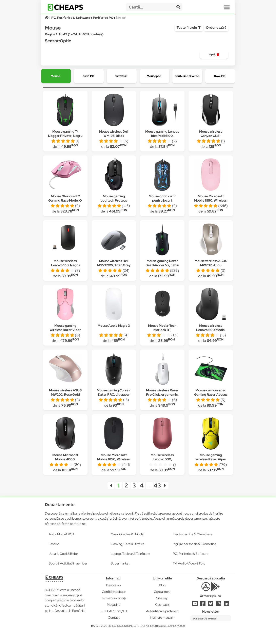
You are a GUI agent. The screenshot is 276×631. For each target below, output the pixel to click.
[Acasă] (47, 18)
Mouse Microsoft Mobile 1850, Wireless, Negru (114, 459)
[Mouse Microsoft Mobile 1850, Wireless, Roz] (211, 175)
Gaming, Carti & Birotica (127, 544)
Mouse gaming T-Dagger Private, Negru (65, 133)
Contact (114, 617)
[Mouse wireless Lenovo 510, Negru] (65, 240)
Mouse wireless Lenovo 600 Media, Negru (210, 329)
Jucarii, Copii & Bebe (63, 554)
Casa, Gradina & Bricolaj (127, 534)
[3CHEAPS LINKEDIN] (226, 604)
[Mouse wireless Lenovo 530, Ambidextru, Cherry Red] (162, 434)
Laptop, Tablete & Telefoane (130, 554)
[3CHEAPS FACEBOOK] (202, 604)
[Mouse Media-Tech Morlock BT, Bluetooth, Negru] (162, 304)
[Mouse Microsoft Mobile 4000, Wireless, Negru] (65, 434)
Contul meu (162, 592)
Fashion (54, 544)
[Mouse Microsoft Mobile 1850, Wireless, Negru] (114, 434)
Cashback (162, 604)
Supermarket (120, 563)
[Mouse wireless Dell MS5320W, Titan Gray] (114, 240)
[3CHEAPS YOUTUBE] (195, 604)
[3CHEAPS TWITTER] (210, 604)
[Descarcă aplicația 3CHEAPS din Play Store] (215, 589)
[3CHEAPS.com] (65, 7)
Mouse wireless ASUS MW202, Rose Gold (65, 392)
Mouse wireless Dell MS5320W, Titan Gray (114, 263)
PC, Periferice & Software (190, 554)
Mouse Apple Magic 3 (114, 325)
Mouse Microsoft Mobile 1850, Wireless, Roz (211, 200)
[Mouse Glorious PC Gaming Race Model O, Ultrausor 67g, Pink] (65, 175)
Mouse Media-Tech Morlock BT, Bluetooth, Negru (162, 329)
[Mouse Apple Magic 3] (114, 304)
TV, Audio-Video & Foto (189, 563)
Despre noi (113, 585)
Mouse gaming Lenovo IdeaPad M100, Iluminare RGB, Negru (162, 135)
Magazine (113, 604)
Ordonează (215, 27)
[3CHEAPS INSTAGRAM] (218, 604)
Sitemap (162, 598)
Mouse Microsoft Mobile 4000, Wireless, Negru (65, 459)
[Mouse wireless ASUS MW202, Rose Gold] (65, 369)
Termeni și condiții (113, 598)
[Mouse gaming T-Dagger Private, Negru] (65, 110)
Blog (162, 585)
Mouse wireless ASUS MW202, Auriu (211, 263)
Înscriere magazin (162, 617)
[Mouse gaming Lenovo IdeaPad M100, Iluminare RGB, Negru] (162, 110)
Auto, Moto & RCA (62, 534)
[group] (214, 55)
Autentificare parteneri (162, 611)
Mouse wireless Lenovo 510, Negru (65, 263)
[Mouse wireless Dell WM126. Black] (114, 110)
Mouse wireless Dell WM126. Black (114, 133)
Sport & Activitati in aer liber (68, 563)
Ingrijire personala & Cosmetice (194, 544)
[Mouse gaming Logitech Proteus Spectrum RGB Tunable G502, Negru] (114, 175)
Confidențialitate (114, 592)
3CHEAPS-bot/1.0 (114, 611)
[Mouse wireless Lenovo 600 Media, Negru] (211, 304)
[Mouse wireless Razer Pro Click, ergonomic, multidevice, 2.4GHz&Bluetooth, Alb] (162, 369)
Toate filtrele (187, 27)
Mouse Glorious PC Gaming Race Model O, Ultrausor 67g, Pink (65, 200)
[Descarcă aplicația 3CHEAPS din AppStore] (205, 589)
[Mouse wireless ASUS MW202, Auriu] (211, 240)
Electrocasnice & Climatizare (192, 534)
